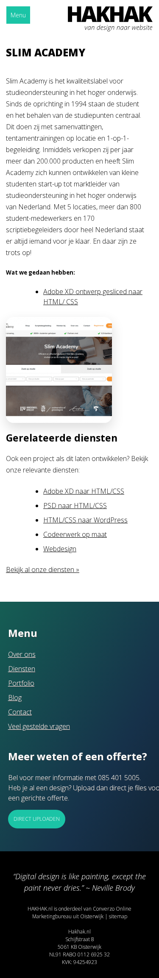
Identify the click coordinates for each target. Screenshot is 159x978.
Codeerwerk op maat (75, 534)
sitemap (118, 916)
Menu (18, 15)
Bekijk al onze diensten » (42, 569)
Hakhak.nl (79, 931)
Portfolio (21, 683)
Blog (15, 697)
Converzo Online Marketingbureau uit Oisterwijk (82, 912)
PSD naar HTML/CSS (75, 505)
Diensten (21, 668)
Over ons (22, 654)
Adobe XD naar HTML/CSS (83, 491)
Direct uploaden (37, 818)
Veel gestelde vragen (39, 726)
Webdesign (59, 548)
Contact (20, 712)
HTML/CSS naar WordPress (85, 520)
